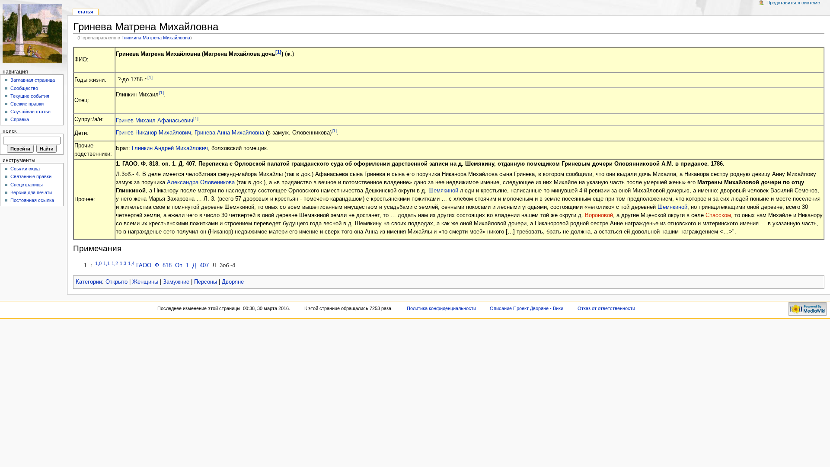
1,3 (123, 263)
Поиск (9, 131)
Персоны (205, 282)
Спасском (718, 215)
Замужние (176, 282)
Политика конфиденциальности (441, 308)
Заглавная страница (32, 80)
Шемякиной (443, 191)
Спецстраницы (26, 184)
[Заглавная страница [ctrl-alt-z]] (33, 33)
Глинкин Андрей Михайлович (170, 148)
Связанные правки (30, 176)
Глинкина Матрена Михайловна (155, 37)
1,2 (115, 263)
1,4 (131, 263)
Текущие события (29, 96)
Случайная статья (30, 111)
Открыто (116, 282)
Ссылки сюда (25, 168)
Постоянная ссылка (32, 200)
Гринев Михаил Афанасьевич (154, 121)
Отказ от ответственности (606, 308)
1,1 (106, 263)
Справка (19, 119)
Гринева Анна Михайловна (229, 133)
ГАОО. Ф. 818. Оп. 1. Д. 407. (173, 265)
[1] (278, 51)
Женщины (145, 282)
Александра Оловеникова (201, 182)
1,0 (98, 263)
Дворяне (233, 282)
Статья (85, 11)
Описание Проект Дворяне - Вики (526, 308)
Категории (89, 282)
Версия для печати (31, 192)
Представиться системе (793, 2)
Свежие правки (27, 103)
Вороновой (599, 215)
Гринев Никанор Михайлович (153, 133)
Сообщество (24, 88)
